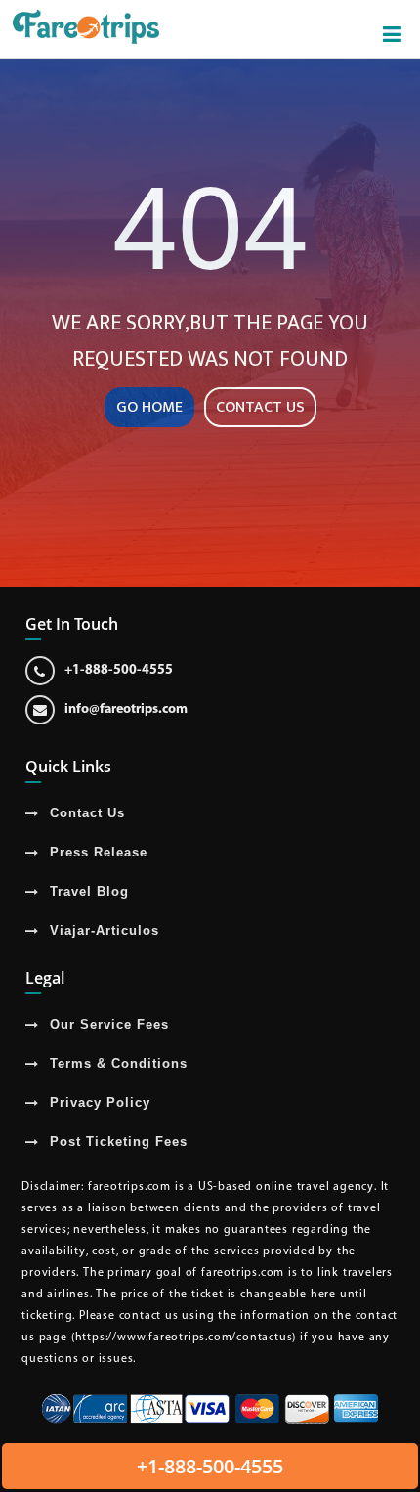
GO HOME (149, 407)
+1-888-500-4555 (118, 670)
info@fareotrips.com (126, 709)
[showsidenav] (392, 35)
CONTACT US (260, 407)
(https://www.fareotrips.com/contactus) (183, 1337)
